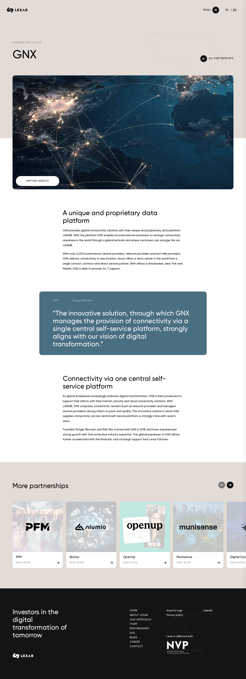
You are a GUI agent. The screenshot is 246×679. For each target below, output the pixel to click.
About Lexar (139, 615)
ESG (132, 633)
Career (135, 642)
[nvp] (182, 647)
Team (133, 624)
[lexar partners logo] (17, 10)
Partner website (37, 181)
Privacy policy (175, 615)
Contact (136, 646)
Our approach (140, 619)
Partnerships (139, 628)
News (133, 637)
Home (134, 610)
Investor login (175, 610)
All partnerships (221, 58)
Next (230, 485)
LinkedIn (208, 610)
